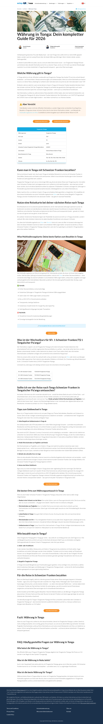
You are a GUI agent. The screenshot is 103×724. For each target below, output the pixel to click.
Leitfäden (25, 8)
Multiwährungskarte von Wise (29, 112)
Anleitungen (52, 3)
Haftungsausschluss (81, 8)
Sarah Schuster (27, 46)
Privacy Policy (10, 711)
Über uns (68, 708)
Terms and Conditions (13, 708)
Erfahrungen (61, 3)
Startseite (19, 8)
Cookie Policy (10, 714)
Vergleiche (69, 3)
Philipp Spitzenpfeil (55, 46)
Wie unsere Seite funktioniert (88, 703)
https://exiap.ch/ (21, 690)
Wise (54, 194)
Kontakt (68, 711)
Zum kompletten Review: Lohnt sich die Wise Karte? (52, 325)
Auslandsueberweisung (40, 3)
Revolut (49, 222)
